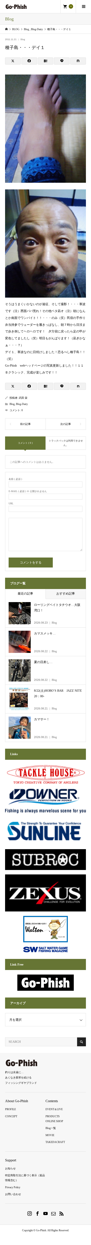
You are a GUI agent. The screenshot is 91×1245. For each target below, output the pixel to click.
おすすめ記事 (65, 593)
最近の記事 (25, 593)
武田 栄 (23, 397)
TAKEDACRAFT (55, 1142)
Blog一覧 (51, 1128)
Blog (23, 39)
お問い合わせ (13, 1194)
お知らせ (10, 1168)
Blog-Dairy (22, 404)
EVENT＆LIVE (54, 1109)
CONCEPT (11, 1116)
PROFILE (10, 1109)
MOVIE (50, 1135)
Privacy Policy (12, 1187)
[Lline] (62, 61)
